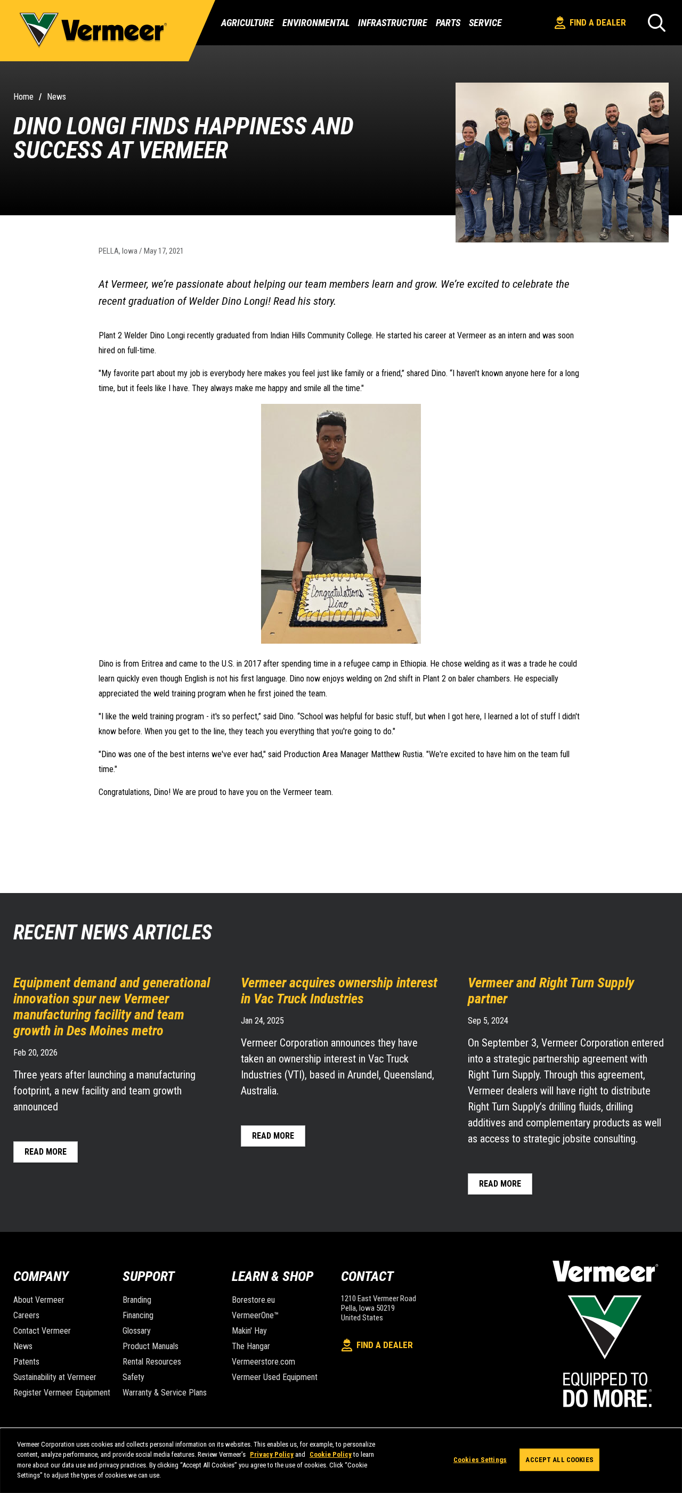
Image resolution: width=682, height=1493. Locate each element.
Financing (138, 1315)
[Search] (656, 23)
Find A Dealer (598, 22)
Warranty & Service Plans (165, 1392)
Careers (26, 1315)
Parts (448, 23)
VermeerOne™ (255, 1315)
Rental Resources (152, 1362)
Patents (26, 1362)
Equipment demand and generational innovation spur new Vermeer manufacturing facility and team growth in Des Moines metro (111, 1006)
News (56, 97)
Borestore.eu (253, 1300)
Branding (137, 1300)
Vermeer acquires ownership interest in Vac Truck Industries (339, 991)
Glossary (137, 1331)
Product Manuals (150, 1346)
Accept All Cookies (559, 1460)
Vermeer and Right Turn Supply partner (551, 991)
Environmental (316, 22)
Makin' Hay (249, 1331)
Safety (133, 1377)
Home (23, 97)
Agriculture (247, 22)
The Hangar (251, 1346)
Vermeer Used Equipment (275, 1377)
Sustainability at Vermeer (54, 1377)
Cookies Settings (480, 1460)
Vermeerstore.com (263, 1362)
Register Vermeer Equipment (61, 1392)
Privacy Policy (272, 1454)
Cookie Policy (331, 1454)
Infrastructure (392, 22)
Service (485, 23)
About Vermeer (38, 1300)
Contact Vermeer (42, 1331)
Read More (46, 1152)
